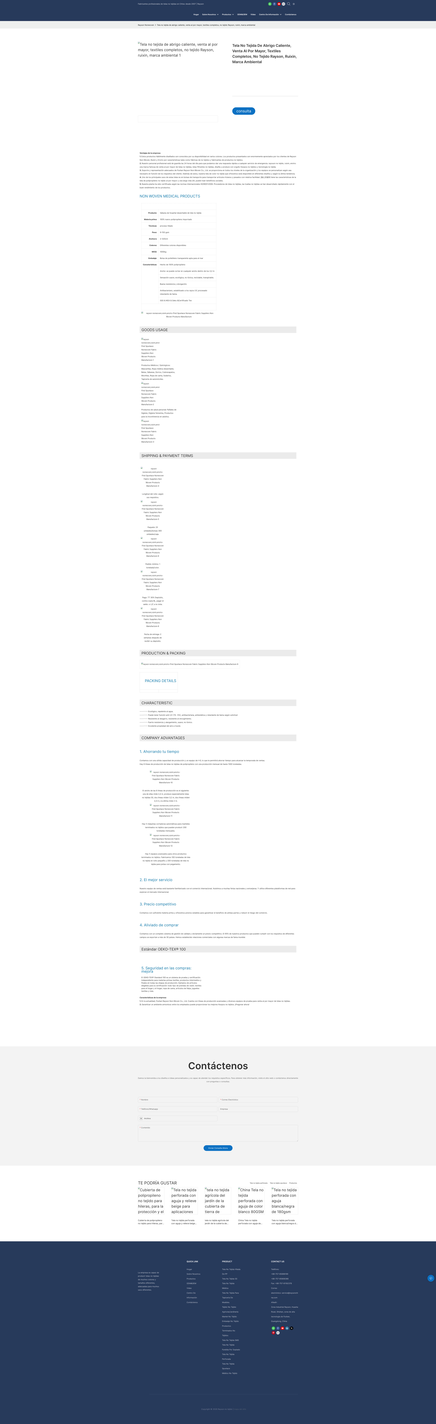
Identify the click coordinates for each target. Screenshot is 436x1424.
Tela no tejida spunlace (278, 1183)
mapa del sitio (240, 1409)
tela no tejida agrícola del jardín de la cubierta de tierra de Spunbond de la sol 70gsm (217, 1222)
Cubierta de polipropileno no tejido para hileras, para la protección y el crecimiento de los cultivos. (151, 1222)
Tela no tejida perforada (259, 1183)
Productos (293, 1183)
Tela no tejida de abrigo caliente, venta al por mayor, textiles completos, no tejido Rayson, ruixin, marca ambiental (206, 25)
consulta (243, 111)
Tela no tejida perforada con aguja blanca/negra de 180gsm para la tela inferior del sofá (285, 1222)
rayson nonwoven (146, 25)
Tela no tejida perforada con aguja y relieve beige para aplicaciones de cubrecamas (183, 1222)
